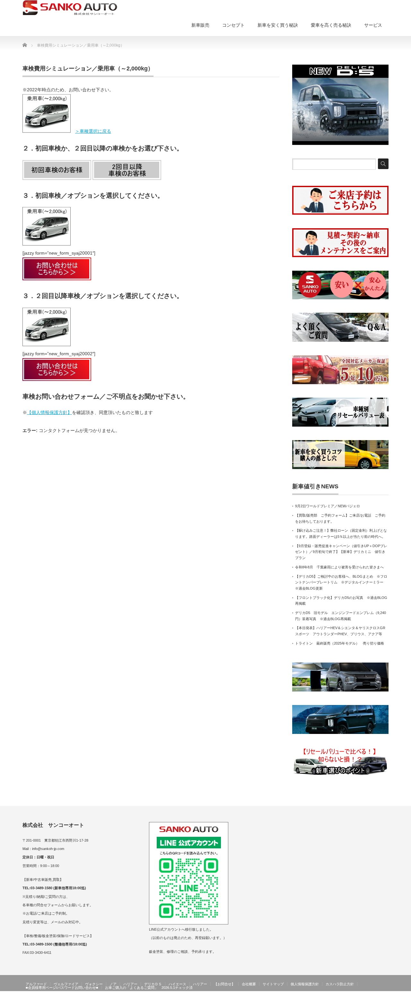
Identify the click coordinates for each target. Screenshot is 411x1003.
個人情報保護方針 (305, 984)
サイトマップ (273, 984)
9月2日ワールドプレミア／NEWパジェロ (327, 506)
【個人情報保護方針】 (49, 412)
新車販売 (200, 25)
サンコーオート (375, 998)
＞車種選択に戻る (93, 131)
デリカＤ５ (153, 984)
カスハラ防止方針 (340, 984)
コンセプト (233, 25)
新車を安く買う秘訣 (278, 25)
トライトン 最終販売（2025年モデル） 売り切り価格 (339, 643)
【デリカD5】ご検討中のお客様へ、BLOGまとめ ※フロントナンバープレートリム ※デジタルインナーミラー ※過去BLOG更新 (341, 582)
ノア (113, 984)
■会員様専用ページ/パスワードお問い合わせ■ (62, 987)
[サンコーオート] (70, 8)
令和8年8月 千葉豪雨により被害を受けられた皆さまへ (339, 567)
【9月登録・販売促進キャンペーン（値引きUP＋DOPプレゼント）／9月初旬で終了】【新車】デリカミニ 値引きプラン (341, 552)
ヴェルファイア (66, 984)
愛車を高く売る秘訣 (331, 25)
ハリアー (130, 984)
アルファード (36, 984)
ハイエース (177, 984)
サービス (373, 25)
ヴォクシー (94, 984)
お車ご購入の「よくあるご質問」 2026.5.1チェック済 (149, 987)
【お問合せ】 (224, 984)
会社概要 (249, 984)
